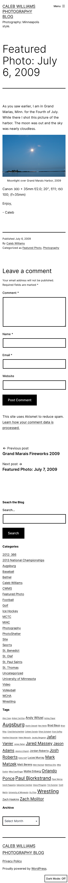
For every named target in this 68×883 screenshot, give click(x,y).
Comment (10, 292)
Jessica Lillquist (22, 751)
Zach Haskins (10, 799)
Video (6, 684)
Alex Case (6, 718)
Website (8, 376)
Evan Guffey (57, 732)
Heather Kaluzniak (10, 737)
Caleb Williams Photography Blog (18, 11)
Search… (8, 510)
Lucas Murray (36, 757)
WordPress (38, 868)
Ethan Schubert (45, 732)
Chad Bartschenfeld (15, 732)
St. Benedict (10, 650)
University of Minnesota (19, 679)
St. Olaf (7, 656)
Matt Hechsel (38, 765)
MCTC (6, 616)
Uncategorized (12, 673)
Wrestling (9, 701)
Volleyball (9, 690)
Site (5, 639)
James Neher (19, 744)
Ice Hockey (10, 611)
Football (8, 600)
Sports (7, 645)
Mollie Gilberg (32, 771)
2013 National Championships (23, 560)
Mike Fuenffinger (16, 772)
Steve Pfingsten (39, 785)
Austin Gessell (31, 726)
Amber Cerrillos (18, 718)
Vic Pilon (32, 792)
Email (7, 355)
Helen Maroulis (24, 737)
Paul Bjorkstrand (33, 778)
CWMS (7, 588)
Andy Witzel (34, 718)
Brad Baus (54, 725)
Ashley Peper (49, 718)
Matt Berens (24, 764)
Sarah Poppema (9, 785)
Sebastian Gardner (24, 785)
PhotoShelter (11, 633)
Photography (51, 247)
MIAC (6, 622)
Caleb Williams (15, 243)
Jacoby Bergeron (39, 737)
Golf (5, 605)
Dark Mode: (53, 878)
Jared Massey (39, 743)
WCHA (6, 696)
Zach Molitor (32, 798)
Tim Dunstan (52, 785)
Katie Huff (22, 758)
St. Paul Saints (12, 662)
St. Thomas (10, 667)
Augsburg (9, 566)
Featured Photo (32, 247)
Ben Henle (42, 726)
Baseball (8, 571)
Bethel (6, 577)
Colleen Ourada (31, 732)
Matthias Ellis (50, 765)
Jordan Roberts (39, 750)
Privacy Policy (12, 861)
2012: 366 (9, 554)
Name (7, 334)
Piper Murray (57, 779)
